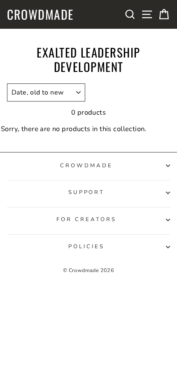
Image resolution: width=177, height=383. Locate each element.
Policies (86, 246)
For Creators (86, 219)
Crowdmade (40, 14)
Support (86, 192)
